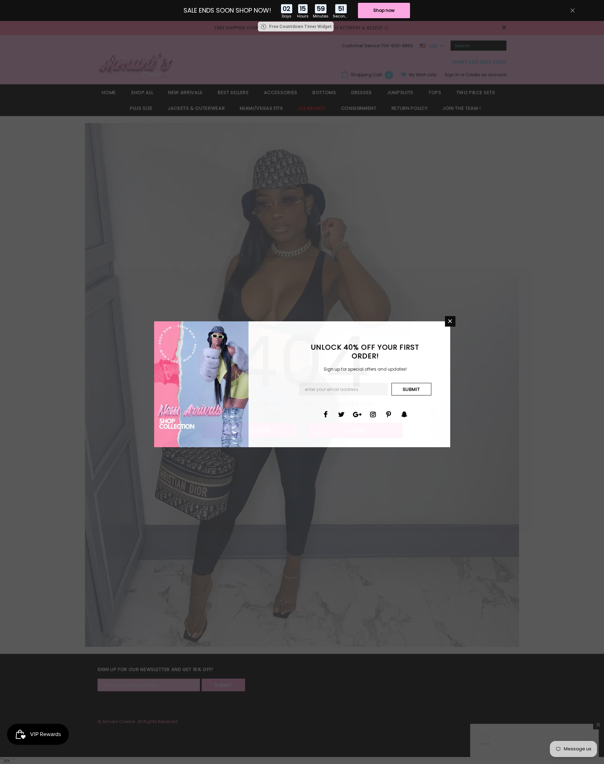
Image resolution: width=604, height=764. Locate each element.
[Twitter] (341, 414)
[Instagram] (373, 414)
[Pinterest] (388, 414)
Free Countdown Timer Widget (300, 26)
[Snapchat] (404, 414)
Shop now (384, 10)
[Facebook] (326, 414)
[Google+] (357, 414)
